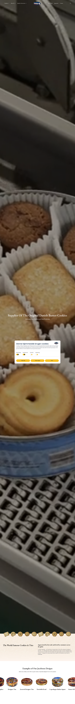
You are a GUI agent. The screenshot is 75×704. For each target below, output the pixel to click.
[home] (37, 3)
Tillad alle (23, 360)
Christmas (40, 654)
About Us (12, 3)
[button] (7, 3)
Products (6, 3)
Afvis (52, 360)
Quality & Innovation (21, 3)
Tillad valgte (37, 360)
